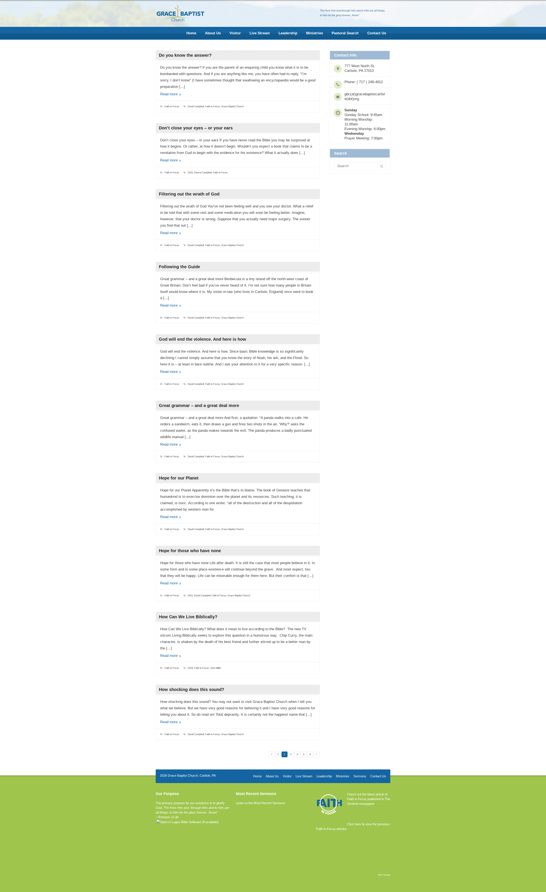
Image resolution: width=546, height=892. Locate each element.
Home (191, 33)
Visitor (235, 33)
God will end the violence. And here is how (202, 339)
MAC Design (384, 875)
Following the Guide (179, 266)
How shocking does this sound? (191, 689)
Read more (169, 94)
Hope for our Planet (179, 478)
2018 (190, 668)
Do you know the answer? (185, 55)
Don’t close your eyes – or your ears (196, 128)
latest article (375, 794)
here (358, 824)
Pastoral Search (345, 33)
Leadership (288, 33)
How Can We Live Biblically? (188, 616)
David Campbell (196, 106)
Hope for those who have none (190, 550)
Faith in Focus (171, 106)
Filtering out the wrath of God (189, 194)
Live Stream (260, 33)
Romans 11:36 (168, 817)
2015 (190, 172)
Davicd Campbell (203, 172)
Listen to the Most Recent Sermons (260, 803)
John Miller (215, 668)
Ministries (314, 33)
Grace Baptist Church (232, 106)
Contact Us (376, 33)
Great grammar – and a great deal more (199, 405)
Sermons (359, 776)
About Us (213, 33)
